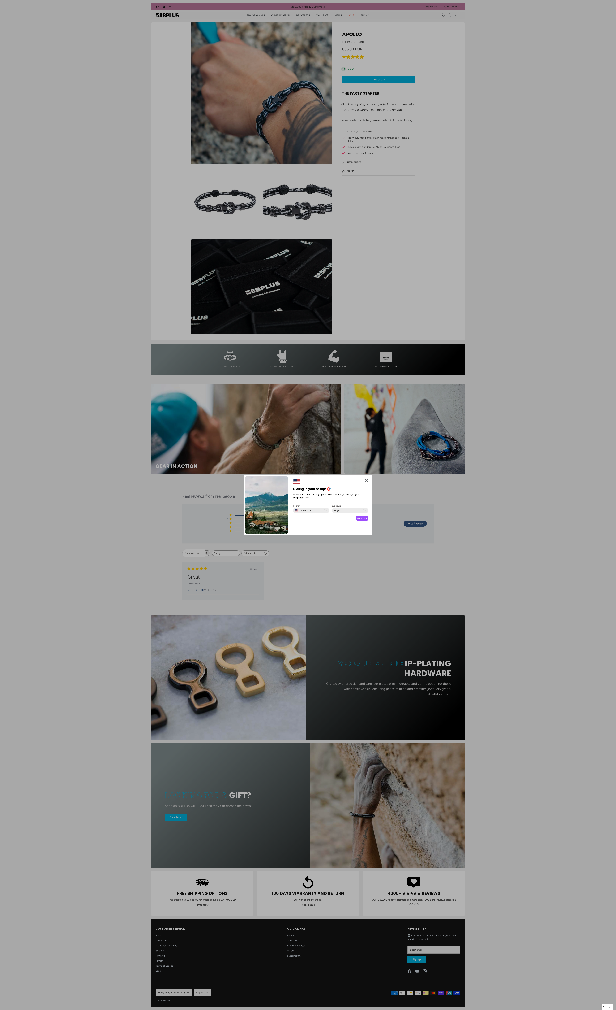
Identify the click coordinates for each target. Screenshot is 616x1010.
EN (604, 1006)
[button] (366, 481)
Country (296, 506)
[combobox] (607, 1007)
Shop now (362, 518)
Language (336, 506)
